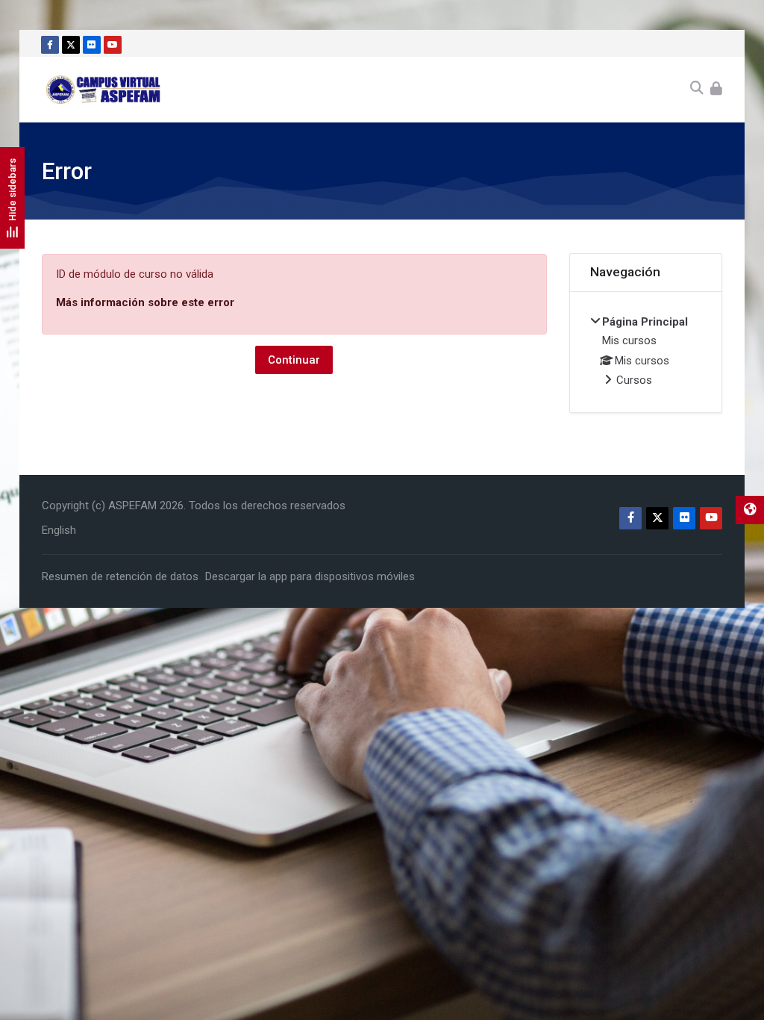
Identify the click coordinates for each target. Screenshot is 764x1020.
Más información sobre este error (145, 302)
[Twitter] (71, 45)
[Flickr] (92, 45)
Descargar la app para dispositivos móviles (310, 576)
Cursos (634, 380)
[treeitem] (646, 352)
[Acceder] (716, 89)
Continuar (294, 360)
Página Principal (645, 322)
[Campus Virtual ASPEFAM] (104, 90)
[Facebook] (50, 45)
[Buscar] (697, 89)
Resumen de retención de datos (120, 576)
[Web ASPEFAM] (750, 510)
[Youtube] (113, 45)
